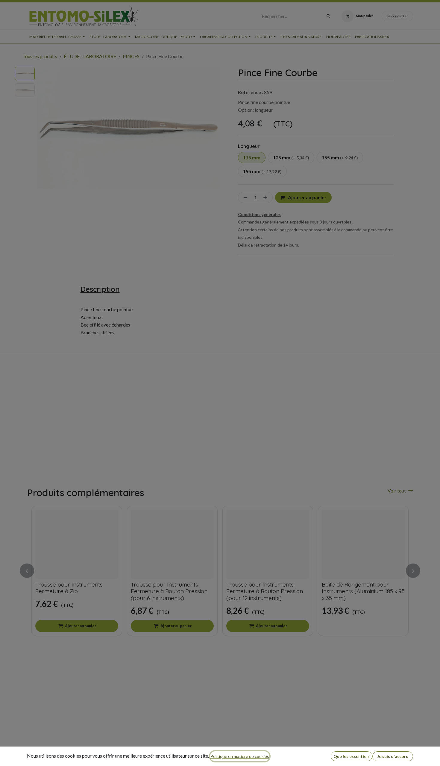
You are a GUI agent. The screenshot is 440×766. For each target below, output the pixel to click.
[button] (351, 756)
